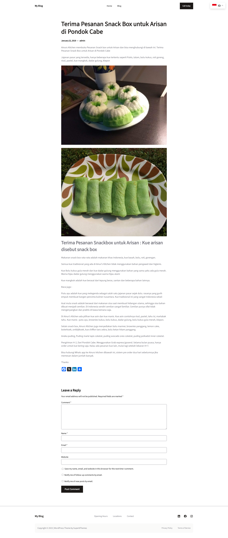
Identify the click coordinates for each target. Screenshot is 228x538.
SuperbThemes (80, 528)
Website (64, 457)
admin (82, 40)
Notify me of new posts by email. (78, 481)
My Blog (39, 6)
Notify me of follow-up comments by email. (83, 475)
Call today (186, 6)
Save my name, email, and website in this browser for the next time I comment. (99, 468)
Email (64, 445)
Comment (66, 402)
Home (109, 5)
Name (64, 433)
